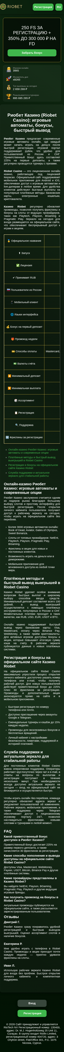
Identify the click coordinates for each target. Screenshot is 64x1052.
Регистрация (43, 7)
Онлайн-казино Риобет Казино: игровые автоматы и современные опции (33, 451)
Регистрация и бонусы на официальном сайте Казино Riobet (33, 467)
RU (59, 7)
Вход (32, 1003)
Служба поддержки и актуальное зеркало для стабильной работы (29, 474)
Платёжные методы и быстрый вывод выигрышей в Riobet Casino (32, 459)
